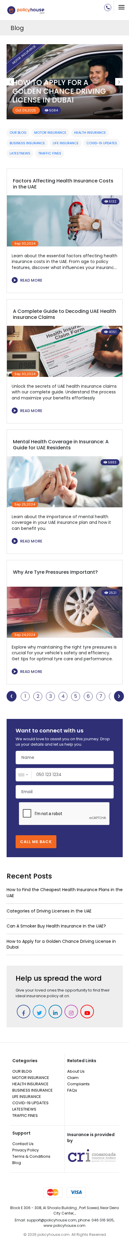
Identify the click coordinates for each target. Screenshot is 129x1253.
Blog (16, 1163)
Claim (73, 1077)
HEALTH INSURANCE (90, 132)
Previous (10, 82)
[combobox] (24, 774)
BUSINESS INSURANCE (27, 143)
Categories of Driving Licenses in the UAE (49, 911)
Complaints (78, 1084)
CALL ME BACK (36, 842)
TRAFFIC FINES (49, 153)
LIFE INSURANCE (66, 143)
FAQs (72, 1090)
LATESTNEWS (20, 153)
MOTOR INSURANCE (50, 132)
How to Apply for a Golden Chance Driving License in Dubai (59, 91)
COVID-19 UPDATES (101, 143)
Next (119, 82)
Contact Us (23, 1144)
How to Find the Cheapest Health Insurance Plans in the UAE (65, 893)
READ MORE (27, 280)
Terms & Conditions (31, 1156)
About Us (76, 1071)
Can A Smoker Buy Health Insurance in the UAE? (56, 926)
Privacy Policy (25, 1150)
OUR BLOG (18, 132)
